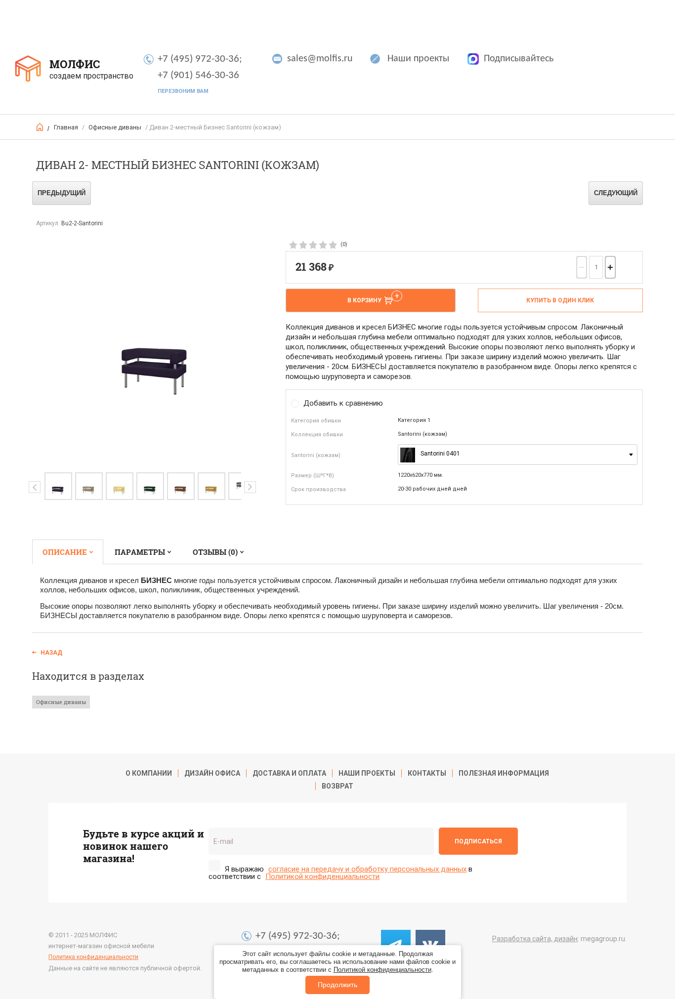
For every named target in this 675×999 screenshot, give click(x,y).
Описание (64, 552)
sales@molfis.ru (320, 59)
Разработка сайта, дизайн (535, 939)
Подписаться (478, 841)
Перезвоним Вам (183, 91)
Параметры (140, 552)
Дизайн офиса (212, 773)
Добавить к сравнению (343, 403)
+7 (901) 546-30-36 (198, 75)
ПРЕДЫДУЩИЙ (61, 193)
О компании (149, 773)
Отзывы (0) (215, 552)
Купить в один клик (560, 300)
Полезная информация (504, 773)
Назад (51, 653)
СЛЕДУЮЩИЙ (615, 193)
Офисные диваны (114, 127)
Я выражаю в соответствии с (340, 872)
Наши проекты (418, 59)
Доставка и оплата (289, 773)
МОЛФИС (74, 64)
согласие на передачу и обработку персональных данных (367, 869)
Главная (66, 127)
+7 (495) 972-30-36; (200, 59)
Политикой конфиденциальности (382, 969)
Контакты (427, 773)
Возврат (337, 786)
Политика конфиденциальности (93, 957)
